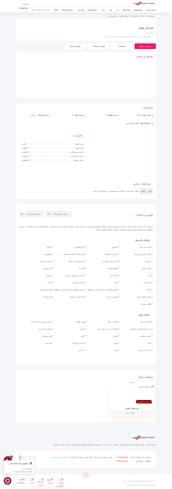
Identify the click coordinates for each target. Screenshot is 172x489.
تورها (142, 445)
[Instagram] (30, 457)
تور (118, 10)
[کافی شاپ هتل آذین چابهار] (47, 71)
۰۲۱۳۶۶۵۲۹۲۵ (121, 457)
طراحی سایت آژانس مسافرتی (146, 485)
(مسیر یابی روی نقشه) (59, 457)
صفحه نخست (151, 10)
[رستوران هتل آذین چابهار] (65, 71)
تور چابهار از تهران (132, 408)
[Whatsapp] (25, 457)
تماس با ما (114, 445)
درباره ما (105, 445)
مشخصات (122, 46)
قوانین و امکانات (99, 46)
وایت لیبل (65, 445)
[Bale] (20, 458)
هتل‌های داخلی (124, 16)
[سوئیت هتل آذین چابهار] (65, 85)
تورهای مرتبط (75, 46)
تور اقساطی (92, 10)
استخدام (57, 445)
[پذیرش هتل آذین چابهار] (47, 85)
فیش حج (81, 10)
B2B (56, 10)
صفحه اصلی (150, 16)
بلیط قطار (126, 10)
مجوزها (97, 445)
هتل (110, 10)
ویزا (103, 10)
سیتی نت (129, 485)
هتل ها (136, 445)
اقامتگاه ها (134, 16)
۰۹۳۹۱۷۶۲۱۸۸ (121, 461)
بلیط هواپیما (138, 10)
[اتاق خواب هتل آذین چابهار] (28, 71)
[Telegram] (34, 457)
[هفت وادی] (144, 4)
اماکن (142, 16)
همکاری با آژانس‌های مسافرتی (82, 445)
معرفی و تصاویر (145, 46)
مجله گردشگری (67, 10)
